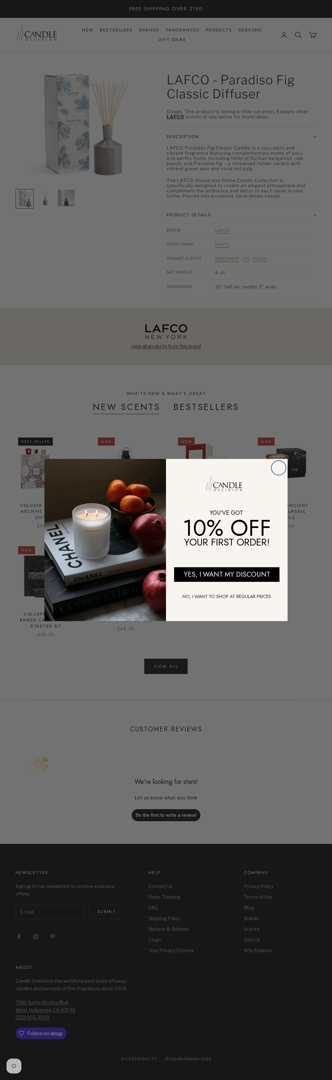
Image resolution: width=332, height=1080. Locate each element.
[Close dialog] (278, 468)
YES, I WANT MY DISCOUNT (227, 574)
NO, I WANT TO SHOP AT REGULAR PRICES (227, 596)
